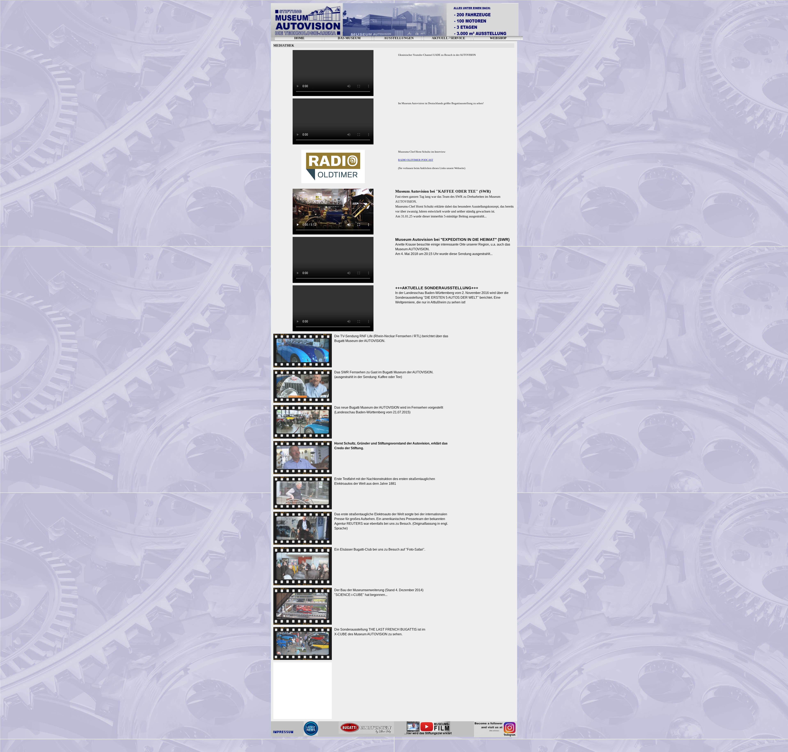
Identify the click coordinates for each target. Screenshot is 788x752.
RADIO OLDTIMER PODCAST (415, 159)
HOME (299, 38)
